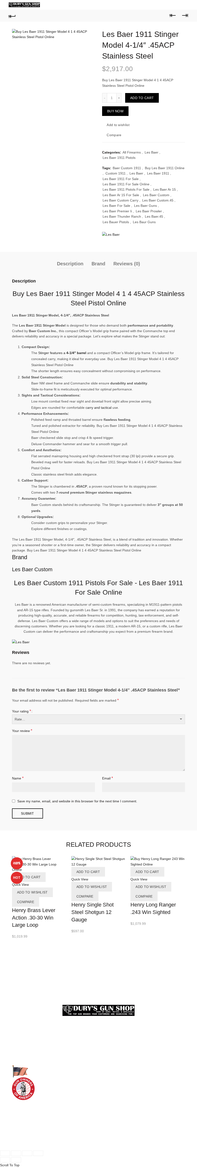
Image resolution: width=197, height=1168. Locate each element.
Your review (22, 731)
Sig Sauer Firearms (27, 1057)
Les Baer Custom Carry (120, 200)
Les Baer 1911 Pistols (119, 158)
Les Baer (151, 152)
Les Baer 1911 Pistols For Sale (126, 189)
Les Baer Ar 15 (164, 189)
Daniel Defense (113, 1086)
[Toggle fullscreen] (27, 1153)
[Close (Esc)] (5, 1153)
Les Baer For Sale (116, 206)
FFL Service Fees (115, 1063)
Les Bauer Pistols (116, 222)
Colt (105, 1080)
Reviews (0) (126, 263)
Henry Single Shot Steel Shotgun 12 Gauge (92, 912)
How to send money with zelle (34, 1120)
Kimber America (114, 1091)
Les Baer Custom (156, 195)
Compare (114, 135)
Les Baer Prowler (149, 211)
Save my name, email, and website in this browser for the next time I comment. (77, 801)
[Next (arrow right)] (16, 1159)
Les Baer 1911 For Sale (121, 179)
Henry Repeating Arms (119, 1097)
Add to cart (142, 98)
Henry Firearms (24, 1046)
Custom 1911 (115, 173)
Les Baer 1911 (158, 173)
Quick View (20, 884)
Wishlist (165, 2)
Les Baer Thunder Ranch (122, 216)
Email (107, 778)
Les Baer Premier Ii (117, 211)
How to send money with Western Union (42, 1141)
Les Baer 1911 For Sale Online (126, 184)
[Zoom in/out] (38, 1153)
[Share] (16, 1153)
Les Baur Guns (144, 222)
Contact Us (110, 1046)
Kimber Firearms (24, 1052)
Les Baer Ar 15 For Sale (121, 195)
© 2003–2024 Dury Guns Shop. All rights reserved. (50, 1147)
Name (18, 778)
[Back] (12, 15)
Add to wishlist (118, 125)
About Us (109, 1041)
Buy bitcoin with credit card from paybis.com (45, 1131)
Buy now (115, 111)
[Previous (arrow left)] (5, 1159)
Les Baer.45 (154, 216)
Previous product (173, 15)
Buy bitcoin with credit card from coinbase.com (47, 1136)
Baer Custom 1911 (127, 168)
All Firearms (132, 152)
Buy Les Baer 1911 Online (165, 168)
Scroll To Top (9, 1165)
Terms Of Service (115, 1057)
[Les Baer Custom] (111, 234)
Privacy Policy (112, 1052)
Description (70, 263)
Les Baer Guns (145, 206)
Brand (98, 263)
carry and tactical (98, 407)
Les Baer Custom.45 (157, 200)
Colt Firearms (22, 1041)
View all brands (113, 1102)
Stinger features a (62, 353)
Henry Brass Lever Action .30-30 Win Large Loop (33, 917)
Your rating (21, 711)
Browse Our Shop (25, 1063)
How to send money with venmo (36, 1125)
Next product (185, 15)
